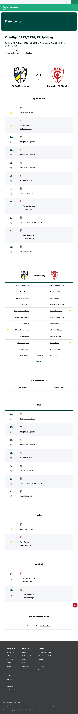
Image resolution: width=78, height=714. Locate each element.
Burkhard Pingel (56, 298)
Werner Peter (28, 180)
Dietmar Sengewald (21, 317)
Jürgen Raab (24, 251)
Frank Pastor (24, 125)
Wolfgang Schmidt (57, 304)
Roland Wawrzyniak (57, 317)
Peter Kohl (54, 355)
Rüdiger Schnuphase (27, 142)
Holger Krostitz (28, 209)
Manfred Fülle (55, 292)
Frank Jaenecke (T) (57, 286)
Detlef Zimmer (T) (22, 286)
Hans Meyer (24, 355)
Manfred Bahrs (26, 53)
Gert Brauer (24, 292)
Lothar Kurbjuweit (22, 298)
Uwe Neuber (27, 235)
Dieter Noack (24, 304)
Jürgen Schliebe (56, 330)
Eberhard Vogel (25, 193)
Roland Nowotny (29, 206)
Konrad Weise (23, 323)
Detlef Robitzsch (56, 323)
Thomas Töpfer (23, 343)
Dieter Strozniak (25, 129)
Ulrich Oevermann (26, 113)
